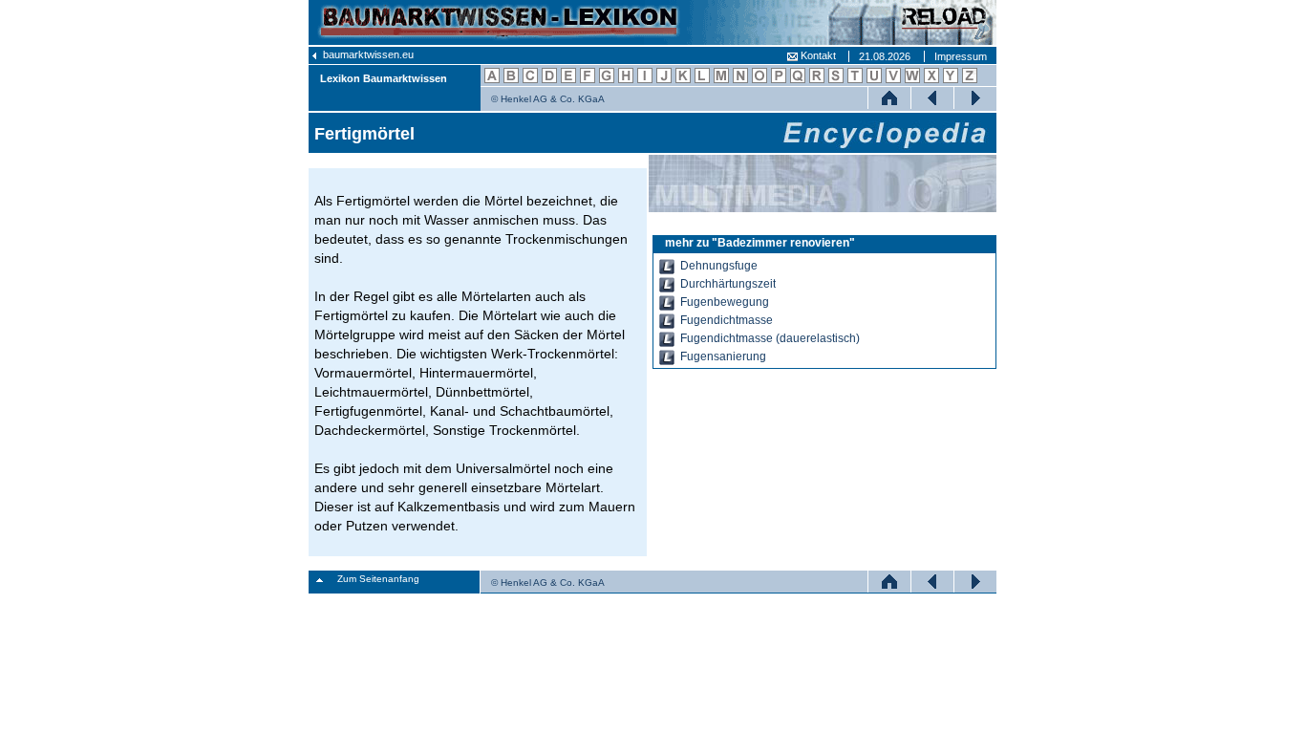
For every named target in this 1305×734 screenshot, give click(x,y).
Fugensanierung (723, 356)
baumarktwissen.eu (367, 54)
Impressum (960, 56)
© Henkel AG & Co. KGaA (548, 99)
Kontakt (817, 55)
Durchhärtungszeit (728, 284)
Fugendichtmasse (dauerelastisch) (770, 338)
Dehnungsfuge (719, 265)
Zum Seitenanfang (378, 578)
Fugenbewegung (724, 302)
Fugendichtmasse (726, 320)
